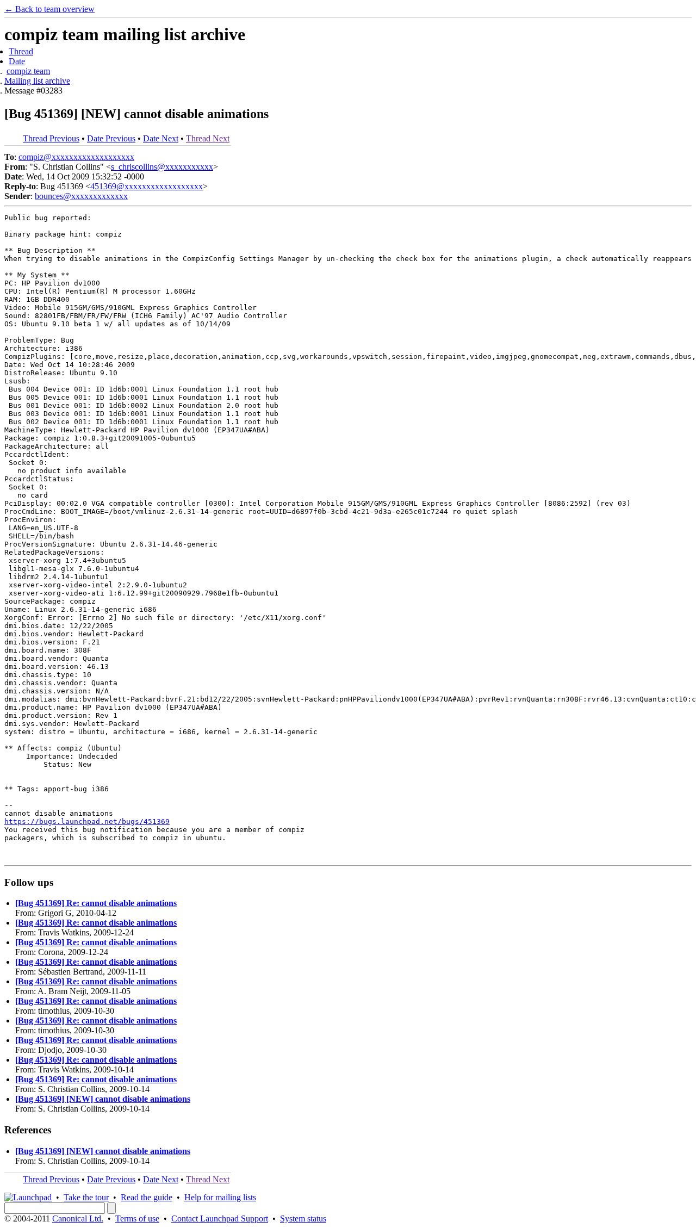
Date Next (160, 138)
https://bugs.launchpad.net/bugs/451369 (87, 821)
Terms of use (137, 1218)
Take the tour (86, 1197)
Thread (21, 51)
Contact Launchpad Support (219, 1218)
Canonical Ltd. (77, 1218)
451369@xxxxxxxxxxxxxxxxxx (146, 186)
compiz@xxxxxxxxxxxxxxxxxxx (76, 157)
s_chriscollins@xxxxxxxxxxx (162, 166)
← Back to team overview (49, 9)
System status (303, 1218)
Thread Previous (51, 138)
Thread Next (207, 138)
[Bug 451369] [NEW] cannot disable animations (102, 1098)
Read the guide (146, 1197)
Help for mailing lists (220, 1197)
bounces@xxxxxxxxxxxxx (81, 196)
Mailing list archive (37, 80)
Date (17, 61)
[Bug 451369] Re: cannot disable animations (96, 903)
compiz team (28, 71)
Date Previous (111, 138)
